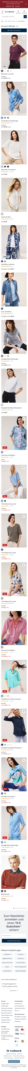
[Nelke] (2, 647)
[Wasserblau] (2, 696)
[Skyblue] (5, 842)
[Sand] (8, 71)
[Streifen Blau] (2, 501)
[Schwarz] (8, 166)
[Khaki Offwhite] (5, 118)
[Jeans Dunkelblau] (5, 891)
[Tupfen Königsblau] (2, 842)
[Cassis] (2, 71)
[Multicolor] (5, 261)
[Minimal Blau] (2, 550)
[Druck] (2, 793)
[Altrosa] (8, 356)
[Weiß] (5, 356)
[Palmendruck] (5, 793)
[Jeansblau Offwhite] (2, 118)
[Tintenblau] (5, 166)
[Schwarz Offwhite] (8, 118)
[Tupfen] (5, 501)
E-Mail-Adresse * (7, 935)
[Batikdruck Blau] (2, 452)
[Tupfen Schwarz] (2, 356)
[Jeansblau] (2, 891)
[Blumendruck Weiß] (8, 745)
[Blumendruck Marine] (2, 745)
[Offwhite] (5, 71)
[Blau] (2, 261)
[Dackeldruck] (5, 745)
